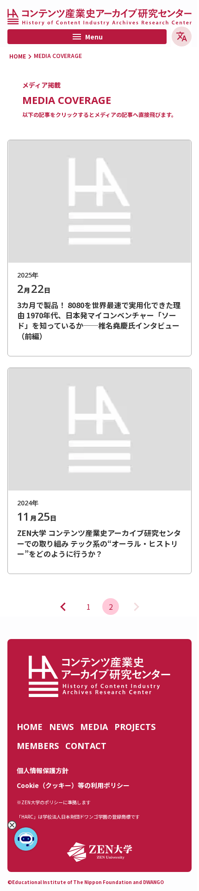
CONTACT (85, 745)
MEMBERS (38, 745)
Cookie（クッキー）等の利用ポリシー (73, 785)
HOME (17, 56)
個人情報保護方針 (42, 770)
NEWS (61, 726)
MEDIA (94, 726)
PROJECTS (134, 726)
